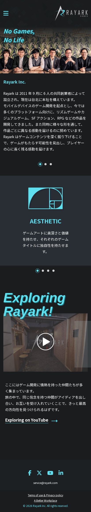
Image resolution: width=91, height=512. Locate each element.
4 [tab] (53, 271)
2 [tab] (45, 164)
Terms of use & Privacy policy (45, 495)
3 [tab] (51, 164)
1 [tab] (40, 164)
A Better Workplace (45, 500)
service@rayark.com (45, 483)
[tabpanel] (45, 117)
